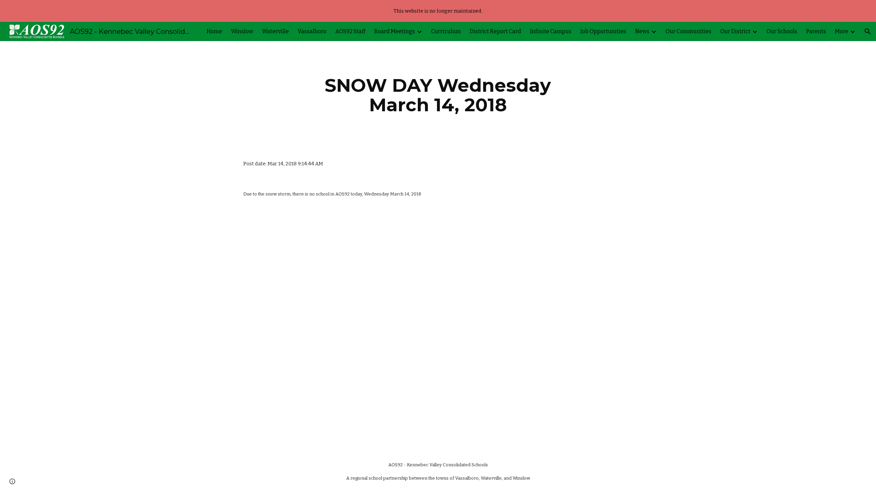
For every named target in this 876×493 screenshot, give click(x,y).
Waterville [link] (275, 31)
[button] (868, 31)
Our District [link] (735, 31)
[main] (438, 95)
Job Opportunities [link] (603, 31)
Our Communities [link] (688, 31)
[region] (438, 11)
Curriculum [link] (446, 31)
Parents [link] (816, 31)
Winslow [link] (242, 31)
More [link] (841, 31)
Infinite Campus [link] (550, 31)
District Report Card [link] (495, 31)
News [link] (642, 31)
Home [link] (214, 31)
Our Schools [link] (781, 31)
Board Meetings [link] (394, 31)
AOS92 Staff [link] (350, 31)
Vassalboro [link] (312, 31)
